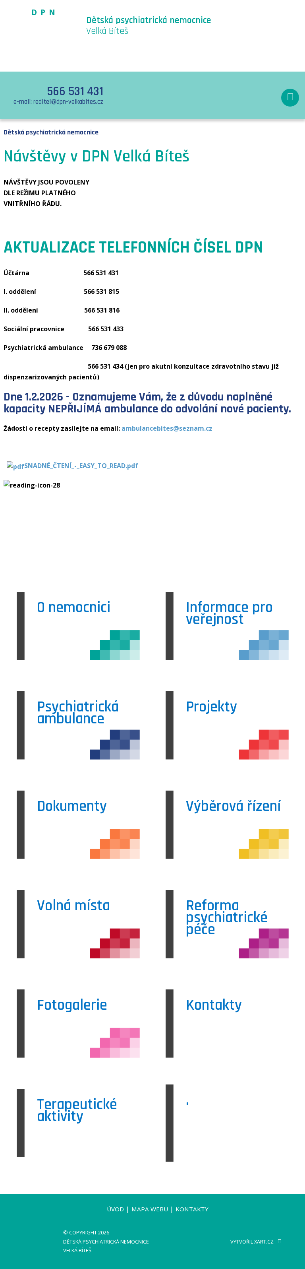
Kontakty (192, 1209)
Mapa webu (149, 1209)
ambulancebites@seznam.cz (167, 428)
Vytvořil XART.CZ (252, 1241)
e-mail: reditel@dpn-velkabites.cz (58, 101)
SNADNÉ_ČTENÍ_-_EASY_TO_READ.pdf (81, 465)
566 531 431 (75, 91)
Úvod (115, 1209)
